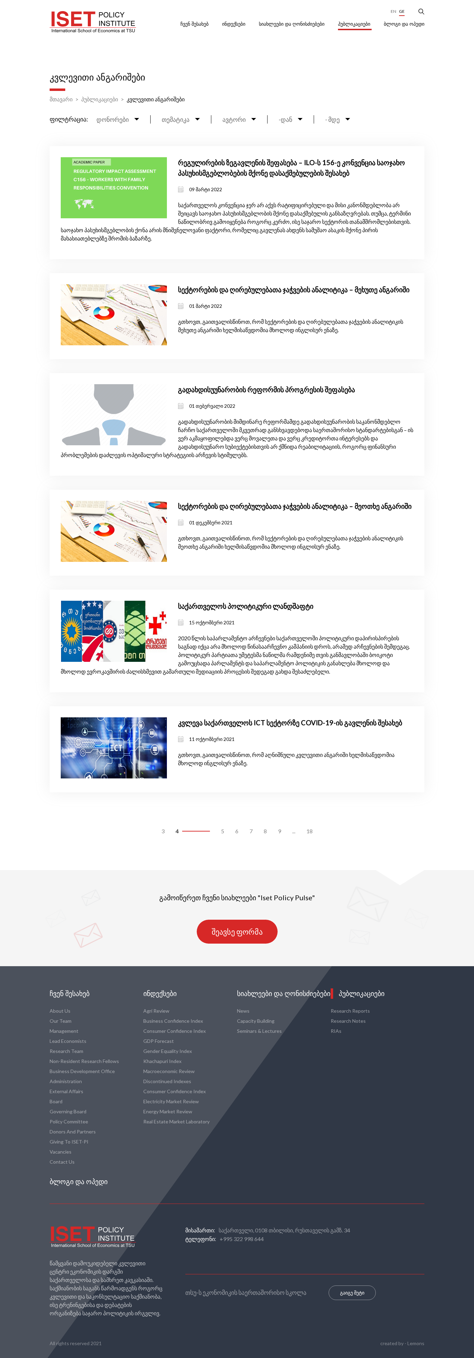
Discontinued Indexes (167, 1081)
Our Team (60, 1021)
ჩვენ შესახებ (195, 24)
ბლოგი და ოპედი (404, 24)
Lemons (415, 1343)
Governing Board (68, 1111)
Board (56, 1101)
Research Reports (350, 1011)
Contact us (62, 1162)
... (293, 831)
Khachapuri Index (162, 1061)
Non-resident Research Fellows (84, 1061)
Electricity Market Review (171, 1101)
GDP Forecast (158, 1041)
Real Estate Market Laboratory (176, 1121)
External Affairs (66, 1091)
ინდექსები (234, 24)
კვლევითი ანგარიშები (156, 99)
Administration (66, 1081)
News (243, 1011)
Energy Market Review (167, 1111)
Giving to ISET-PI (69, 1142)
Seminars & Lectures (259, 1031)
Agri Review (156, 1011)
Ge (402, 11)
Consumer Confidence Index (174, 1031)
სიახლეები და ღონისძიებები (292, 24)
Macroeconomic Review (169, 1071)
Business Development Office (82, 1071)
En (393, 11)
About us (60, 1011)
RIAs (336, 1031)
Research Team (66, 1051)
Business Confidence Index (173, 1021)
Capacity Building (255, 1021)
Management (64, 1031)
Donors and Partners (73, 1132)
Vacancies (60, 1152)
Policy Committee (69, 1121)
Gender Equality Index (167, 1051)
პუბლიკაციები (355, 24)
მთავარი (61, 99)
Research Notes (348, 1021)
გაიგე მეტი (352, 1293)
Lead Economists (68, 1041)
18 (309, 831)
